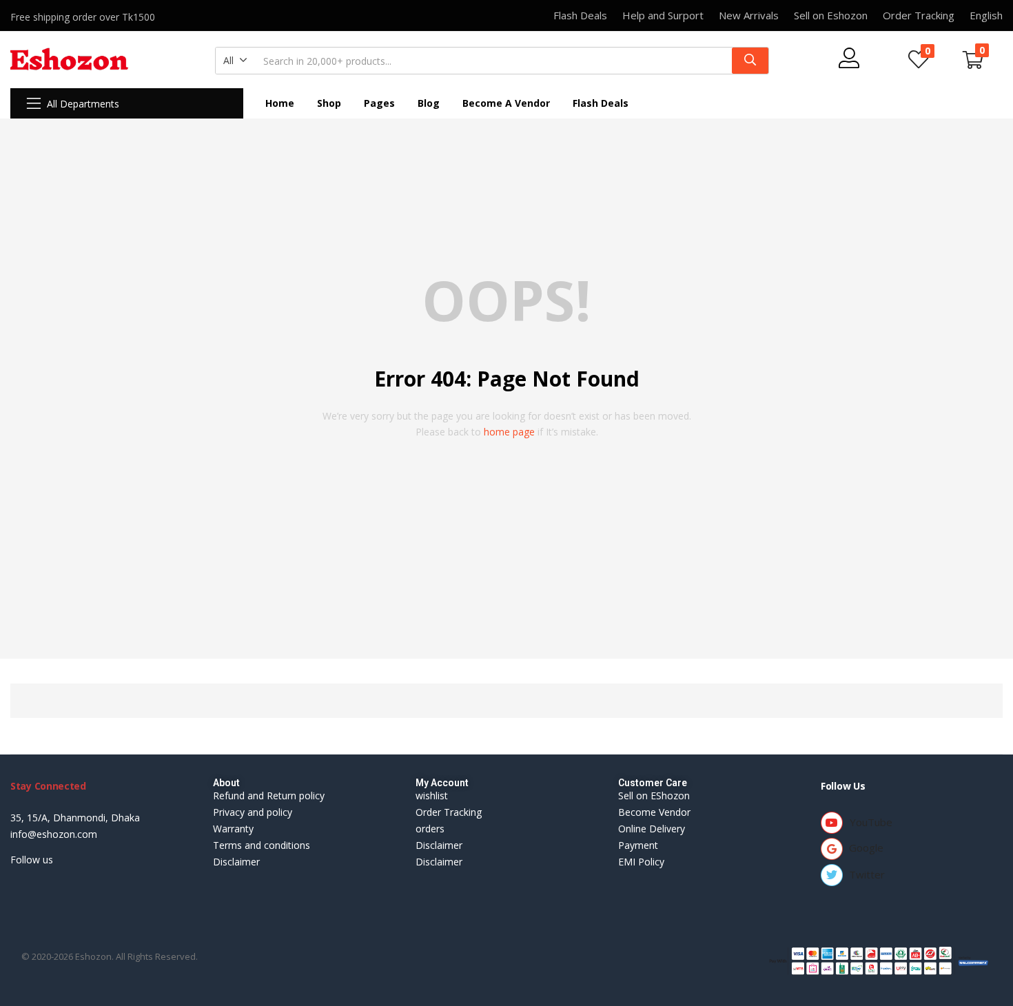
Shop (329, 103)
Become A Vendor (506, 103)
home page (509, 431)
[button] (235, 61)
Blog (429, 103)
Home (279, 103)
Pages (379, 103)
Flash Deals (600, 103)
